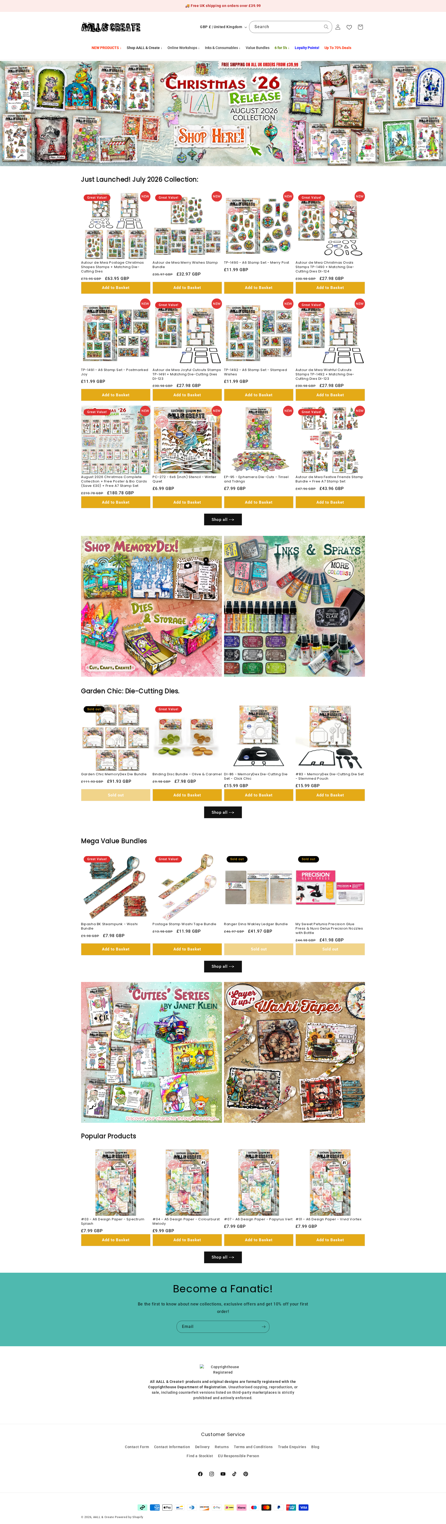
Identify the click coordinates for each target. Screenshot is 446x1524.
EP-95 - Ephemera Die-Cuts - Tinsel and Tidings (256, 479)
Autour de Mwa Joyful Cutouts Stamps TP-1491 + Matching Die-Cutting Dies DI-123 (187, 374)
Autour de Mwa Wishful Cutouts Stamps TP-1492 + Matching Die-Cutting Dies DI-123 (325, 374)
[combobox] (290, 27)
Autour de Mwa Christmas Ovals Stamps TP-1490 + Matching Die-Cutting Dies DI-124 (325, 267)
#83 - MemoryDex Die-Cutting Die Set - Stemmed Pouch (330, 776)
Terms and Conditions (253, 1447)
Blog (315, 1447)
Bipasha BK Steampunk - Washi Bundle (109, 926)
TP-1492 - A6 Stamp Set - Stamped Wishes (255, 372)
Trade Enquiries (292, 1447)
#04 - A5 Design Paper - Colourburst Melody (186, 1221)
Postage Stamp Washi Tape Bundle (185, 924)
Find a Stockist (200, 1456)
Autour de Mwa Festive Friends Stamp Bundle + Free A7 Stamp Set (329, 479)
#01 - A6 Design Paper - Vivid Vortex (329, 1219)
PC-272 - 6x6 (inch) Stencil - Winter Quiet (185, 479)
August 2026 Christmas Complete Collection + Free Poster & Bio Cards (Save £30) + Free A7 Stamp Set (114, 481)
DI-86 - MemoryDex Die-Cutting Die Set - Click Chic (256, 776)
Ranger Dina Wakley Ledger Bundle (256, 924)
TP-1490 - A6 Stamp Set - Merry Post (256, 263)
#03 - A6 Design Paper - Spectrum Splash (112, 1221)
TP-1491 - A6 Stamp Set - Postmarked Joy (114, 372)
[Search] (326, 27)
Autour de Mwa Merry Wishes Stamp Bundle (185, 265)
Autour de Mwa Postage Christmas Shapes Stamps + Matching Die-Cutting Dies (112, 267)
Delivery (202, 1447)
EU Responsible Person (238, 1456)
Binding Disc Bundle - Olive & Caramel (187, 774)
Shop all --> (223, 519)
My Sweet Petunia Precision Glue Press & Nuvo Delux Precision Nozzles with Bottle (329, 928)
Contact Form (137, 1447)
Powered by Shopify (129, 1517)
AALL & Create (103, 1517)
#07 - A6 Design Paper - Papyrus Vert (258, 1219)
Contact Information (172, 1447)
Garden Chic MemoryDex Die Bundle (114, 774)
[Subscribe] (263, 1327)
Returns (222, 1447)
